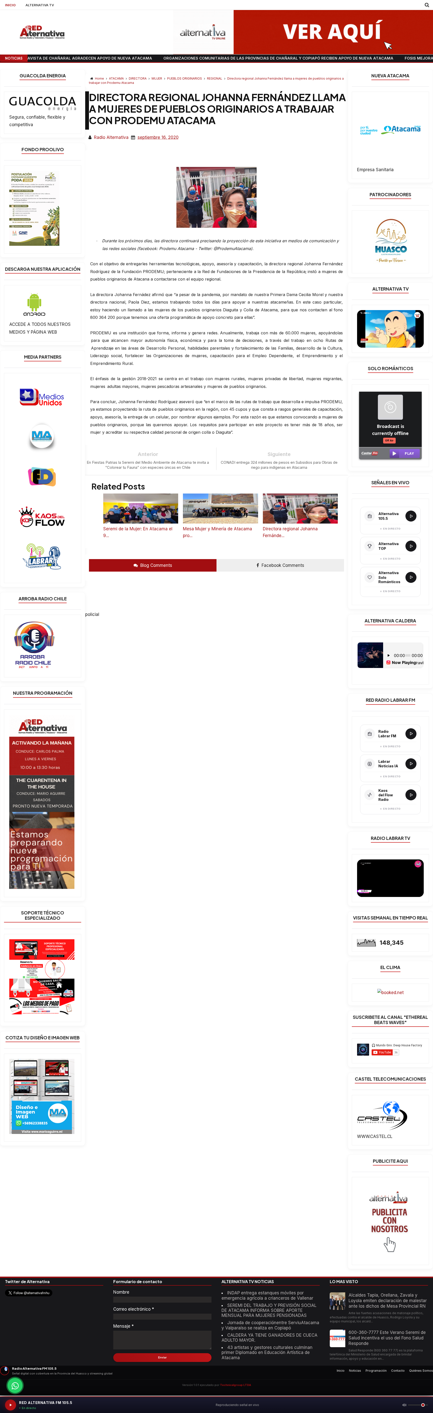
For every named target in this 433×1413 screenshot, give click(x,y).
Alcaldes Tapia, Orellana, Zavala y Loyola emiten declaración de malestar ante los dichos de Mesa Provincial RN (388, 1301)
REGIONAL (215, 78)
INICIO (10, 5)
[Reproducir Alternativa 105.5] (410, 516)
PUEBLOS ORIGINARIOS (185, 78)
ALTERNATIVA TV (40, 5)
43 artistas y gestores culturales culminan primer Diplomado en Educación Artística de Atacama (267, 1352)
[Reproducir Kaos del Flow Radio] (410, 794)
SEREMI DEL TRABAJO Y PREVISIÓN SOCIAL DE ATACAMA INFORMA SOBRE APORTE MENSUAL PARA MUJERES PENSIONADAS (269, 1310)
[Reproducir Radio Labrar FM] (410, 733)
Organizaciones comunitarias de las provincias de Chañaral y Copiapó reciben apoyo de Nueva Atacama (222, 58)
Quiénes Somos (421, 1370)
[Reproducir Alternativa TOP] (410, 546)
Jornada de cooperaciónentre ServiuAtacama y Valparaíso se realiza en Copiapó (270, 1325)
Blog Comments (155, 565)
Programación (376, 1370)
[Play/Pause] (10, 1404)
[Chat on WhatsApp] (15, 1385)
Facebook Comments (282, 565)
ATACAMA (117, 78)
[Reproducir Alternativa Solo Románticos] (410, 577)
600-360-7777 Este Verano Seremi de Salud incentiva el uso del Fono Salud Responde (387, 1338)
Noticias (355, 1370)
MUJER (157, 78)
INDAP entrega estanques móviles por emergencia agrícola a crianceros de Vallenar (267, 1295)
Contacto (398, 1370)
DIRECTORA (138, 78)
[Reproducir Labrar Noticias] (410, 763)
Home (99, 78)
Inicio (341, 1370)
